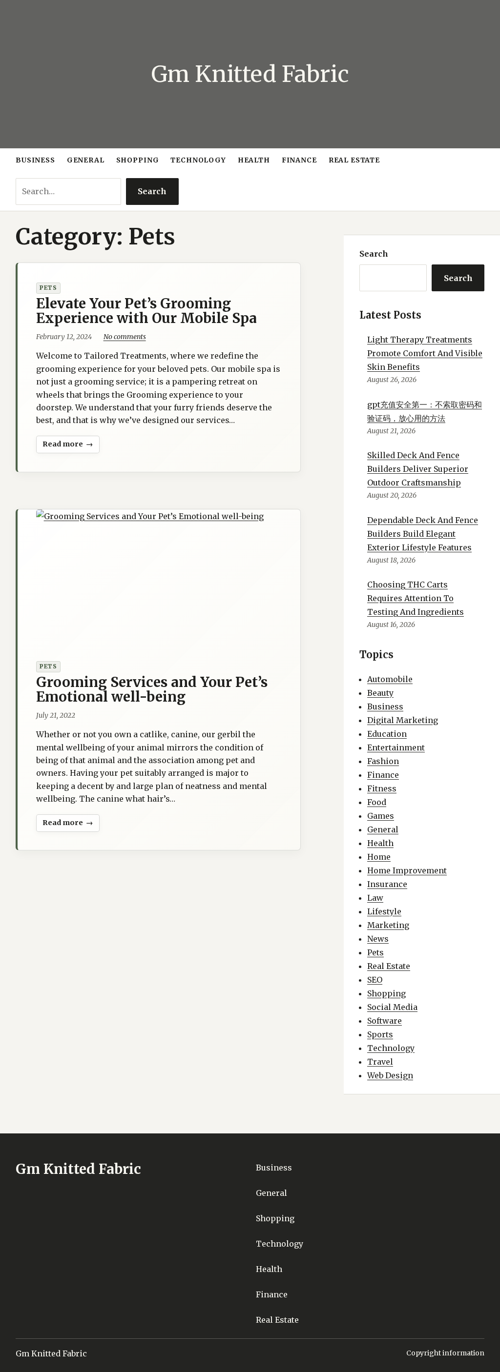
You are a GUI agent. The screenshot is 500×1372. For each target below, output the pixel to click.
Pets (48, 287)
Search (152, 191)
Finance (383, 775)
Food (376, 802)
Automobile (390, 679)
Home (379, 857)
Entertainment (396, 747)
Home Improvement (407, 870)
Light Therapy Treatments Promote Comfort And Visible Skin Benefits (424, 353)
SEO (374, 980)
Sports (380, 1034)
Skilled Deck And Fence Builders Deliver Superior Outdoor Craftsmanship (417, 468)
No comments (125, 336)
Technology (391, 1048)
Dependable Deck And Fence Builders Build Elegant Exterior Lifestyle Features (422, 533)
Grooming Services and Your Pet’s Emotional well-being (152, 689)
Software (384, 1021)
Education (387, 734)
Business (385, 706)
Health (380, 843)
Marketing (388, 925)
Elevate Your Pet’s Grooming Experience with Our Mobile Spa (146, 310)
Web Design (390, 1075)
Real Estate (388, 966)
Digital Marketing (402, 720)
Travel (380, 1062)
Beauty (380, 693)
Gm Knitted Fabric (250, 74)
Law (375, 898)
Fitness (381, 788)
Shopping (386, 993)
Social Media (392, 1007)
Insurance (387, 884)
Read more (63, 446)
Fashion (383, 761)
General (382, 829)
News (378, 939)
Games (380, 816)
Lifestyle (384, 911)
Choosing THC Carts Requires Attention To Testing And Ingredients (415, 598)
